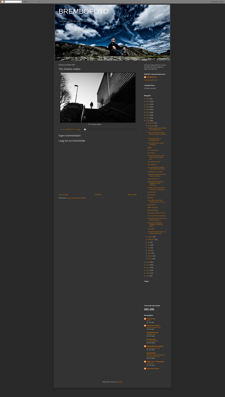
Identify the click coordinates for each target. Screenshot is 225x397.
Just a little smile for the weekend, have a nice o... (157, 201)
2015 (148, 262)
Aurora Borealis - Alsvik (153, 348)
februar (150, 256)
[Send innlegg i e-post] (84, 129)
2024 (148, 99)
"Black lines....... (151, 363)
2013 (148, 267)
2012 (148, 270)
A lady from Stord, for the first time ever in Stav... (157, 175)
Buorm (148, 320)
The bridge (151, 229)
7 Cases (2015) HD (152, 341)
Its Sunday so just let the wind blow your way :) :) (157, 219)
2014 (148, 265)
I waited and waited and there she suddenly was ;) (157, 129)
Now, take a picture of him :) (156, 213)
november (151, 126)
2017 (148, 118)
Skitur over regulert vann (154, 327)
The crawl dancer (153, 150)
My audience (152, 205)
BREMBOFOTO (84, 11)
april (149, 250)
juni (149, 245)
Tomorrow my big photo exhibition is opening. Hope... (155, 224)
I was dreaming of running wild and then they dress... (157, 168)
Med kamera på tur (153, 368)
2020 (148, 109)
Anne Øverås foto (152, 332)
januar (150, 259)
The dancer (151, 153)
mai (149, 248)
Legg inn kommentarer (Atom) (76, 198)
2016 (148, 120)
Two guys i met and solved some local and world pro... (156, 157)
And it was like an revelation (156, 216)
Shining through (153, 210)
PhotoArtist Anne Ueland (155, 346)
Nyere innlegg (63, 194)
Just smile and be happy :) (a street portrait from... (157, 232)
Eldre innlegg (132, 194)
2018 (148, 115)
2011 (148, 273)
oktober (150, 237)
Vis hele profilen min (150, 80)
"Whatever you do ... (154, 179)
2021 (148, 107)
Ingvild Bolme (151, 353)
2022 (148, 104)
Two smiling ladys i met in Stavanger (156, 144)
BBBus (150, 147)
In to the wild (152, 192)
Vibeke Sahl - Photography (155, 361)
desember (151, 123)
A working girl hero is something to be (154, 139)
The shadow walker (154, 162)
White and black (153, 207)
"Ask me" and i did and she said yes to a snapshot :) (156, 188)
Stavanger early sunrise (155, 172)
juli (149, 242)
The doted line (152, 164)
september (151, 239)
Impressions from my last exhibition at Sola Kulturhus (155, 183)
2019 (148, 112)
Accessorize (151, 195)
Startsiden (98, 194)
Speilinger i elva (151, 334)
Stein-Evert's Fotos (153, 325)
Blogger (119, 382)
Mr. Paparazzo (151, 339)
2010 (148, 276)
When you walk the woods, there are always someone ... (157, 134)
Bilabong (150, 197)
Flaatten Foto (151, 319)
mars (149, 253)
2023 (148, 101)
